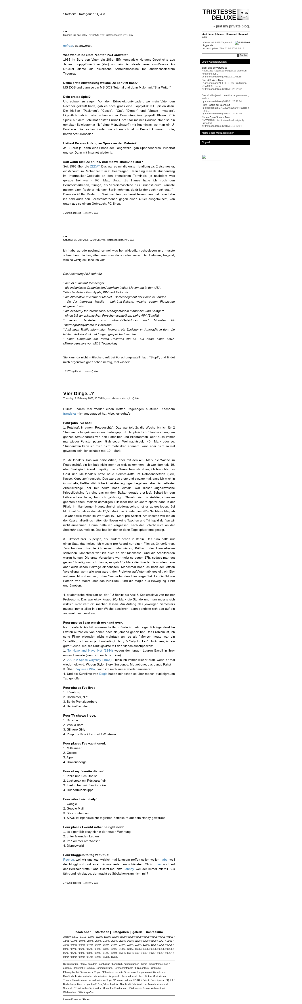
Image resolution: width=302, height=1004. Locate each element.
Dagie (103, 673)
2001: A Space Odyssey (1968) (89, 660)
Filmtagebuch (70, 972)
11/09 (99, 936)
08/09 (123, 936)
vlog (146, 988)
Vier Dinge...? (78, 393)
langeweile (114, 976)
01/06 (122, 949)
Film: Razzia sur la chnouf (216, 105)
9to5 (83, 964)
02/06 (114, 949)
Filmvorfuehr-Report (90, 972)
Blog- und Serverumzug (214, 67)
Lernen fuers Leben (132, 976)
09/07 (74, 944)
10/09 (107, 936)
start (204, 34)
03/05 (90, 953)
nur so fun (93, 980)
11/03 (106, 957)
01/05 (106, 953)
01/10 (83, 936)
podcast (128, 980)
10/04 (130, 953)
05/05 (74, 953)
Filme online (141, 968)
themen (220, 34)
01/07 (138, 944)
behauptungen (131, 964)
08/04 (146, 953)
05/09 (146, 936)
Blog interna (155, 964)
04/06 (98, 949)
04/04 (66, 957)
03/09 (154, 936)
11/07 (169, 940)
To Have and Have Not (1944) (90, 650)
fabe (164, 859)
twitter (98, 988)
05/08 (122, 940)
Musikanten (79, 980)
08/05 (161, 949)
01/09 (170, 936)
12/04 (114, 953)
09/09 (115, 936)
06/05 (66, 953)
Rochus (68, 859)
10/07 (66, 944)
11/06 (154, 944)
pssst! (162, 980)
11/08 (74, 940)
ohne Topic (106, 980)
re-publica (76, 984)
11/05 (138, 949)
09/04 (138, 953)
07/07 (90, 944)
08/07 (82, 944)
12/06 (146, 944)
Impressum (144, 972)
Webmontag (157, 988)
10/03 (114, 957)
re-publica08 (90, 984)
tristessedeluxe (114, 35)
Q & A (129, 35)
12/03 (98, 957)
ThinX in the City (84, 988)
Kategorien (86, 14)
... (65, 30)
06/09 (138, 936)
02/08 (146, 940)
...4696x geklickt (73, 882)
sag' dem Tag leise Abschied (114, 984)
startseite (102, 932)
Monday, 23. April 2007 (75, 35)
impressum (154, 932)
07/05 (169, 949)
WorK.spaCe (86, 992)
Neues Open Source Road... (217, 117)
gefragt (68, 45)
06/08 (114, 940)
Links (148, 976)
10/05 (146, 949)
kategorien (121, 932)
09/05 (154, 949)
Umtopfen (108, 988)
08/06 (66, 949)
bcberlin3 (117, 964)
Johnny (129, 869)
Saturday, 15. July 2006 (75, 239)
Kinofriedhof (69, 976)
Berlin (144, 964)
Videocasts (136, 988)
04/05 (82, 953)
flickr (86, 999)
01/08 (154, 940)
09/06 (169, 944)
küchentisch (84, 976)
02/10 (75, 936)
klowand (232, 34)
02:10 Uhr (95, 239)
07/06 (74, 949)
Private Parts (150, 980)
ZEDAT (94, 166)
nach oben (83, 932)
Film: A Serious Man (212, 80)
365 (77, 964)
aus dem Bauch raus (99, 964)
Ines (159, 864)
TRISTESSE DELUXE (219, 14)
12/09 (91, 936)
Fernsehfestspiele (123, 968)
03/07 (122, 944)
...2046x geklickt (73, 213)
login (204, 37)
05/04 (169, 953)
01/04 (90, 957)
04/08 (130, 940)
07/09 (131, 936)
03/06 (106, 949)
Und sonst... (121, 988)
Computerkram (104, 968)
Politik (137, 980)
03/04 (74, 957)
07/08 (106, 940)
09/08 (90, 940)
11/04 (122, 953)
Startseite (69, 14)
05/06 (90, 949)
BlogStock (78, 968)
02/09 (162, 936)
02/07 (130, 944)
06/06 (82, 949)
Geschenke (130, 972)
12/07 (161, 940)
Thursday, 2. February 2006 (78, 398)
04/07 (114, 944)
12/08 (66, 940)
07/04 (154, 953)
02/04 (82, 957)
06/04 (161, 953)
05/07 (106, 944)
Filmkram (155, 968)
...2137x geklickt (73, 371)
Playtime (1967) (86, 669)
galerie (137, 932)
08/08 (98, 940)
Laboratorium (100, 976)
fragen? (243, 34)
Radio (66, 984)
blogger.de (207, 45)
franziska (69, 413)
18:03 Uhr (100, 398)
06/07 (98, 944)
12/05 (130, 949)
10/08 (82, 940)
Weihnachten (70, 992)
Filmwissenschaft (112, 972)
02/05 (98, 953)
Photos (118, 980)
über (211, 34)
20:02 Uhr (94, 35)
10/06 (161, 944)
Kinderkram (159, 972)
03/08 (138, 940)
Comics (90, 968)
